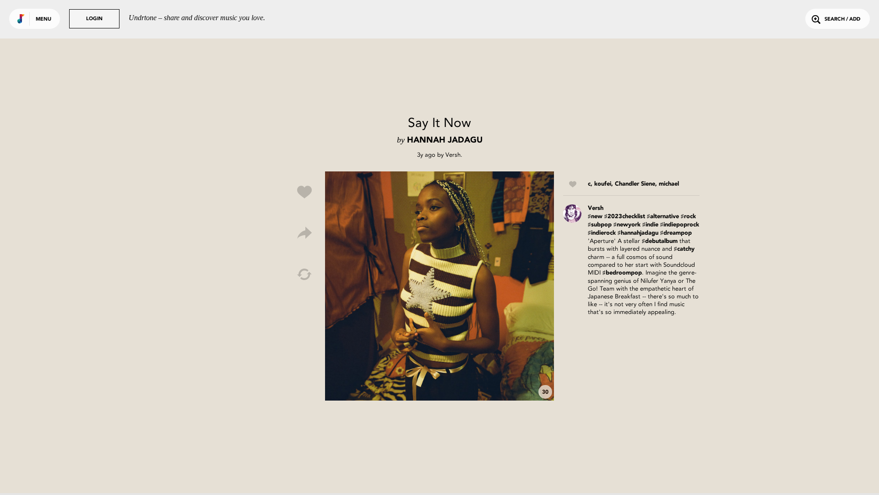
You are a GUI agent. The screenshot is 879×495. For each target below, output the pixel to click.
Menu (43, 19)
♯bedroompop (622, 273)
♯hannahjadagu (638, 233)
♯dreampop (676, 233)
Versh (453, 154)
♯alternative (663, 217)
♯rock (688, 217)
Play (439, 286)
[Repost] (304, 274)
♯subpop (600, 225)
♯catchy (684, 249)
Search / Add (842, 19)
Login (94, 19)
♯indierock (602, 233)
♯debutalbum (660, 241)
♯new (595, 217)
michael (669, 184)
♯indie (650, 225)
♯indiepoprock (679, 225)
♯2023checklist (624, 217)
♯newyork (626, 225)
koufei (602, 184)
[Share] (304, 233)
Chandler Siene (635, 184)
